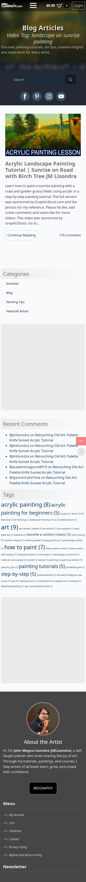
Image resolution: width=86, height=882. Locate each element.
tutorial (75, 581)
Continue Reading (22, 235)
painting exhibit (72, 559)
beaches (20, 534)
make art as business (14, 559)
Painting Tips (15, 302)
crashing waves (34, 540)
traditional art (28, 581)
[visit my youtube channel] (61, 96)
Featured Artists (17, 311)
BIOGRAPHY (43, 788)
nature (43, 559)
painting (55, 559)
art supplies (65, 528)
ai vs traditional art (65, 519)
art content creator (30, 528)
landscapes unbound (66, 554)
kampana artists (28, 554)
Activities (12, 284)
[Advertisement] (43, 367)
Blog (9, 293)
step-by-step (18, 574)
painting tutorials (42, 566)
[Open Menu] (33, 5)
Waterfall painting (12, 586)
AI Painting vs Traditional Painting (33, 519)
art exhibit (50, 528)
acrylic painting (25, 504)
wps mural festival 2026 (38, 586)
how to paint (24, 547)
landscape (46, 554)
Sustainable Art (46, 575)
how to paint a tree (57, 548)
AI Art (76, 513)
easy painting (53, 540)
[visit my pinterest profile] (37, 96)
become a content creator (49, 534)
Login (78, 5)
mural (32, 559)
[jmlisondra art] (12, 5)
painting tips (9, 567)
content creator (14, 540)
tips (14, 581)
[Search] (70, 79)
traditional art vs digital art (53, 581)
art (9, 527)
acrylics (65, 513)
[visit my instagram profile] (49, 96)
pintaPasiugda (75, 567)
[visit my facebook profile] (25, 96)
